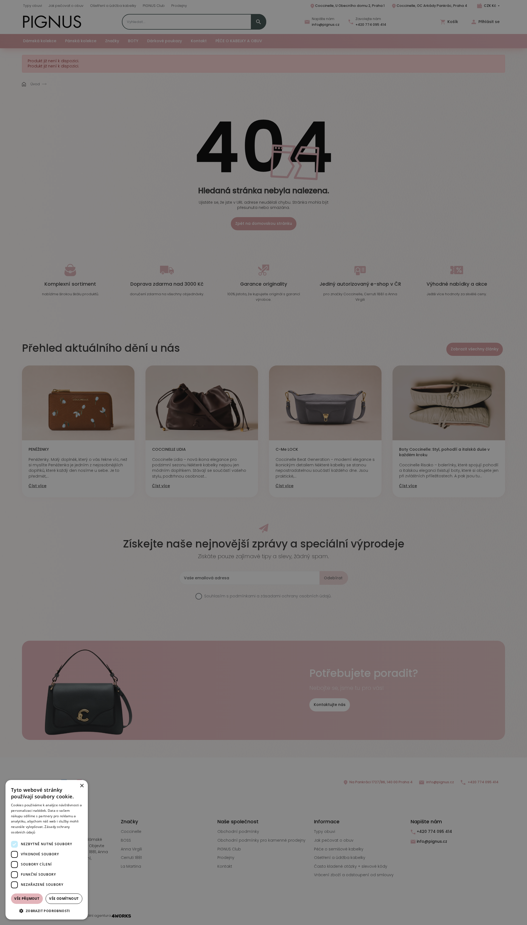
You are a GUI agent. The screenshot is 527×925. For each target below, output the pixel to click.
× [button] (82, 786)
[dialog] (46, 850)
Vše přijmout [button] (26, 898)
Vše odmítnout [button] (64, 898)
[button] (46, 910)
